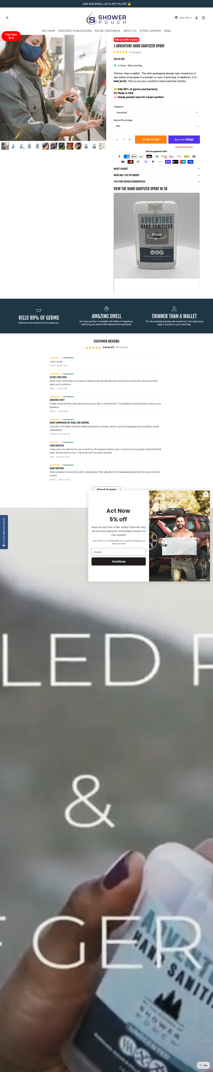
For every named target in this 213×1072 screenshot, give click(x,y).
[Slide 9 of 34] (70, 146)
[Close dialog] (206, 494)
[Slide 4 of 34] (29, 146)
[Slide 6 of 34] (45, 146)
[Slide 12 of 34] (94, 146)
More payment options (184, 147)
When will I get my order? (127, 175)
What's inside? (121, 168)
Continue (119, 561)
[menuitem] (48, 30)
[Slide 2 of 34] (13, 146)
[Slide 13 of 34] (102, 146)
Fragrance (118, 106)
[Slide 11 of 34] (86, 146)
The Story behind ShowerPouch (129, 181)
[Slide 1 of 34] (5, 146)
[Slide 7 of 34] (53, 146)
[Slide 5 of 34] (37, 146)
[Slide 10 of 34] (78, 146)
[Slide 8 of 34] (61, 146)
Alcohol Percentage (123, 120)
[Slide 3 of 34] (21, 146)
